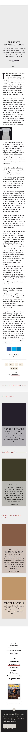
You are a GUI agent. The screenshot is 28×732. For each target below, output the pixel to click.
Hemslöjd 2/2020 (15, 374)
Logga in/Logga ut (14, 664)
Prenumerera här (14, 661)
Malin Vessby (14, 653)
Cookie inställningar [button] (8, 728)
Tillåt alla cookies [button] (9, 726)
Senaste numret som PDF (14, 703)
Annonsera (14, 670)
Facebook (12, 638)
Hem (14, 658)
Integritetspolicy (14, 679)
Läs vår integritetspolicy (10, 721)
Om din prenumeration (14, 676)
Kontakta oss (14, 673)
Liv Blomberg (15, 60)
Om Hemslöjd (14, 667)
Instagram (16, 638)
